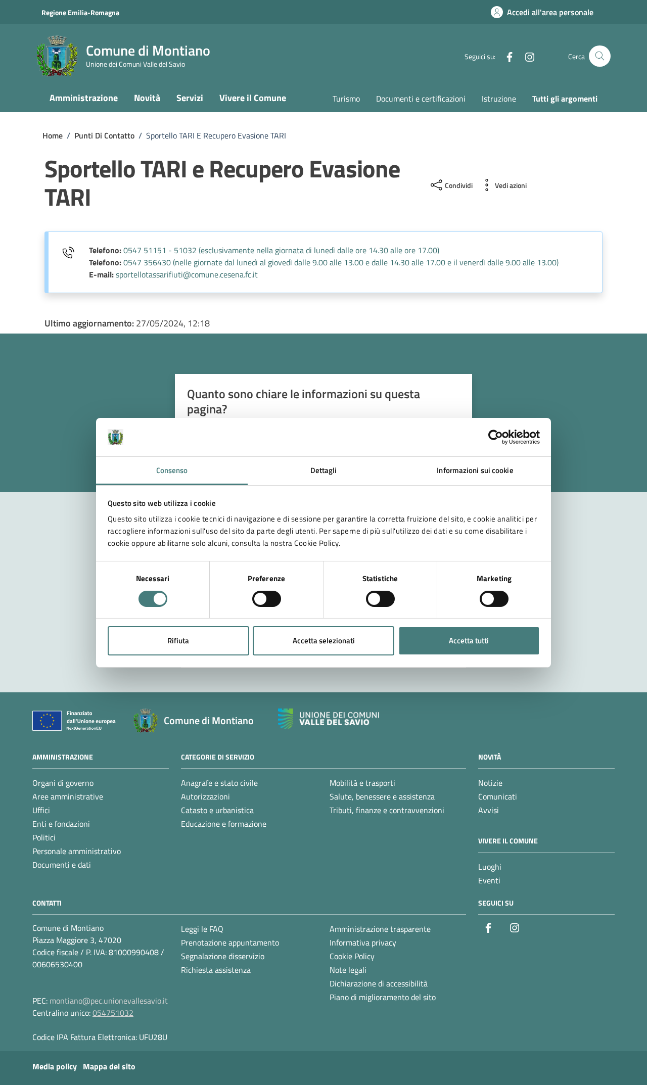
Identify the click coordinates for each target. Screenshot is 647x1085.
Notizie (490, 783)
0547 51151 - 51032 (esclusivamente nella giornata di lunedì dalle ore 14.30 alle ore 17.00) (281, 250)
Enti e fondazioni (61, 824)
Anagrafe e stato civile (219, 783)
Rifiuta (178, 640)
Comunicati (497, 796)
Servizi (189, 98)
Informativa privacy (363, 942)
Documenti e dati (61, 865)
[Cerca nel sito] (600, 56)
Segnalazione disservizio (222, 956)
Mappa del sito (109, 1066)
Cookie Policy (352, 956)
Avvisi (488, 810)
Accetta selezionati (324, 640)
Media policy (54, 1066)
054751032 (113, 1013)
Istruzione (499, 98)
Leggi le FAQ (202, 929)
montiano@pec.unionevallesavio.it (109, 1001)
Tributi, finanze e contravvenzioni (387, 810)
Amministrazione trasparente (380, 929)
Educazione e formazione (223, 824)
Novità (147, 98)
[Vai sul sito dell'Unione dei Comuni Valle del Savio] (328, 719)
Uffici (41, 810)
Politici (44, 837)
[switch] (266, 599)
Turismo (346, 98)
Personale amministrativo (76, 851)
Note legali (348, 970)
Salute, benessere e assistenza (382, 796)
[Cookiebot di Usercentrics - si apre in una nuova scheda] (495, 437)
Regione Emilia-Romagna (80, 12)
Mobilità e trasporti (362, 783)
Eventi (489, 880)
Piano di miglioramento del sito (383, 997)
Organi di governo (63, 783)
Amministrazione (84, 98)
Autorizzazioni (205, 796)
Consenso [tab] (172, 470)
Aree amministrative (67, 796)
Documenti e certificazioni (421, 98)
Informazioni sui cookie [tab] (475, 470)
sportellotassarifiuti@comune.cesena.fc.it (187, 274)
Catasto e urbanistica (217, 810)
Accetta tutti (469, 640)
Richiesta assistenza (216, 970)
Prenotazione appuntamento (230, 942)
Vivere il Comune (252, 98)
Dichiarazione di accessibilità (379, 983)
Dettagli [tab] (323, 470)
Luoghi (489, 867)
